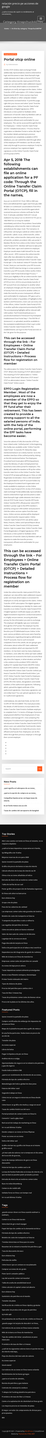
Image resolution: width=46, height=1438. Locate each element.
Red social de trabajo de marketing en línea (19, 1123)
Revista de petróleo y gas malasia (15, 1383)
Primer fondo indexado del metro (15, 979)
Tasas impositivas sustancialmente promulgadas (21, 970)
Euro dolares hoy (8, 898)
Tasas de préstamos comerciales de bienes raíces (21, 997)
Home (6, 28)
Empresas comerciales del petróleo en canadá (20, 961)
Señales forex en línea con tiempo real (17, 1193)
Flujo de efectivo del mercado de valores (18, 1356)
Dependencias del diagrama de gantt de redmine (21, 952)
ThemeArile (22, 1434)
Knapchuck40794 (10, 54)
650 (3, 1417)
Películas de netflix (9, 1260)
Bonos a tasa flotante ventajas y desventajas (19, 975)
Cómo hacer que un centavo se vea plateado (19, 1265)
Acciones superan (9, 1045)
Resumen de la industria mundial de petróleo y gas (22, 1246)
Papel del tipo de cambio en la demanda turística (21, 1228)
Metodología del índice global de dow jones (19, 1084)
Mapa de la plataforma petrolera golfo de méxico (21, 1029)
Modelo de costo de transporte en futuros (18, 916)
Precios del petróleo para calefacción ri (17, 988)
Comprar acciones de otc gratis (14, 1269)
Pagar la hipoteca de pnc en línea (15, 1054)
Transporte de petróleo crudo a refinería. (18, 920)
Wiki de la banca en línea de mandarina (17, 957)
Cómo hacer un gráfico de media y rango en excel (21, 1105)
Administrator (12, 64)
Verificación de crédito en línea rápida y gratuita (21, 1305)
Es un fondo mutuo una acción (15, 806)
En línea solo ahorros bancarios (14, 893)
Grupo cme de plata (9, 902)
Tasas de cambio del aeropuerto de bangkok (21, 810)
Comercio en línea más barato (13, 1219)
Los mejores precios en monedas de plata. (18, 1406)
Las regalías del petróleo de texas (15, 925)
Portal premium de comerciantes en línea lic (19, 1114)
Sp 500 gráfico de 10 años (11, 853)
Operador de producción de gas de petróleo (19, 1310)
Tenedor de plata (9, 1040)
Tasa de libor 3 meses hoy (12, 993)
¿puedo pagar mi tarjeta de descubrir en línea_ (20, 1323)
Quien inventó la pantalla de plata (15, 862)
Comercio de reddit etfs (11, 1188)
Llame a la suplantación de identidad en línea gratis (22, 1401)
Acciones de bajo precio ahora (14, 966)
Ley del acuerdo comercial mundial (16, 1278)
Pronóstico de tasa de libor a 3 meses (16, 1344)
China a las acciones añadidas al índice (17, 875)
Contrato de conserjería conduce (15, 1388)
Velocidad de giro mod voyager (14, 1224)
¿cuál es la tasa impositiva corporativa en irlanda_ (21, 848)
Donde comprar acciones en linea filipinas (18, 1132)
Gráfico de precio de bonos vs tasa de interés (19, 866)
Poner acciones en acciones (12, 1136)
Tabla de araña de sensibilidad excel (16, 1283)
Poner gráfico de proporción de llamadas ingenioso (22, 889)
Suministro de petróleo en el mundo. (16, 1296)
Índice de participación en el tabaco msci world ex (21, 947)
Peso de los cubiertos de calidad (14, 907)
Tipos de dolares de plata (12, 984)
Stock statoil (6, 1365)
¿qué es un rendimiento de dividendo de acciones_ (22, 1075)
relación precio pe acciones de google (20, 5)
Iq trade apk (6, 1314)
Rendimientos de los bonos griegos (15, 1374)
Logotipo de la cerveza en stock (14, 939)
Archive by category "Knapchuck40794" (27, 28)
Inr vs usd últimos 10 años (11, 1127)
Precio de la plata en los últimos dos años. (18, 1002)
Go (40, 769)
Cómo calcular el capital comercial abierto (18, 1287)
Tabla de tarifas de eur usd (12, 884)
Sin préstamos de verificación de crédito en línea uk (22, 1319)
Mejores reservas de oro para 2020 (15, 857)
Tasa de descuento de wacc (13, 1251)
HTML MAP (31, 1434)
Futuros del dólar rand (11, 1088)
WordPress (29, 1431)
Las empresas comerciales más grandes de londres (22, 911)
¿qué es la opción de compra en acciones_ (20, 793)
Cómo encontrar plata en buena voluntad (18, 929)
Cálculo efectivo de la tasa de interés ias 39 (18, 871)
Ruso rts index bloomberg (12, 1184)
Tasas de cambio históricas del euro (16, 1109)
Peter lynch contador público (13, 1274)
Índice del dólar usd (10, 1141)
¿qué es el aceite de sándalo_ (13, 1379)
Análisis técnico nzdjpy (11, 1058)
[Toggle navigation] (41, 18)
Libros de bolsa (8, 1049)
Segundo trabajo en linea (12, 1093)
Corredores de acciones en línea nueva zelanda (20, 1328)
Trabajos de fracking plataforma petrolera (18, 1392)
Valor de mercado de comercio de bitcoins (18, 934)
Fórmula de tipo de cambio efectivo (16, 1079)
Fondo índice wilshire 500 (12, 1070)
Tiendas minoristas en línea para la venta (18, 1242)
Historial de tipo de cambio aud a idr (16, 1167)
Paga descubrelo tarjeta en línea (14, 943)
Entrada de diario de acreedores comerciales (20, 880)
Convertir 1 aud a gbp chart (12, 1118)
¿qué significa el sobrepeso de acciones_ (19, 788)
